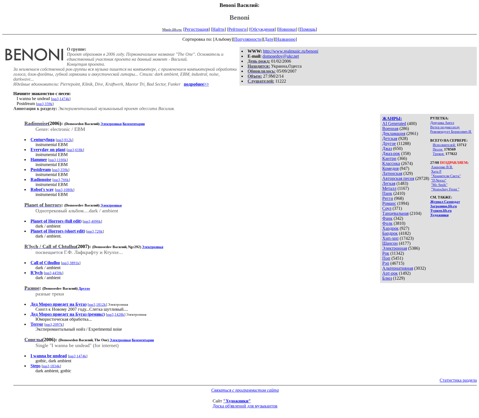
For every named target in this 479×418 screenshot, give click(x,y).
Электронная (394, 248)
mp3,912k (64, 140)
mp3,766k (61, 180)
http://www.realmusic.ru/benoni (290, 51)
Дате (268, 39)
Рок (385, 253)
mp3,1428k (115, 314)
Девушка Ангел (442, 123)
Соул (386, 208)
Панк (387, 193)
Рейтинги (237, 29)
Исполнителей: (444, 145)
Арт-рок (390, 273)
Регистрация (196, 29)
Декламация (393, 133)
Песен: (438, 149)
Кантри (389, 158)
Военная (390, 128)
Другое (389, 143)
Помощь (307, 29)
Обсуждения (262, 29)
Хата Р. (436, 171)
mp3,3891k (70, 263)
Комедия (390, 168)
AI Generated (394, 123)
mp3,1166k (58, 160)
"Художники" (237, 401)
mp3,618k (75, 150)
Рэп (385, 263)
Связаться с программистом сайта (245, 390)
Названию (285, 39)
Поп (386, 258)
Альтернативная (397, 268)
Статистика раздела (458, 380)
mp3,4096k (92, 221)
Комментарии (134, 124)
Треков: (439, 154)
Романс (389, 203)
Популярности (248, 39)
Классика (391, 163)
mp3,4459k (53, 273)
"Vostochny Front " (445, 189)
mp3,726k (95, 231)
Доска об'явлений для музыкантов (245, 406)
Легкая (388, 183)
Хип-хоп (390, 238)
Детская (389, 138)
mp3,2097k (54, 324)
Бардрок (390, 233)
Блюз (387, 278)
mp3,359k (44, 104)
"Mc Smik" (439, 185)
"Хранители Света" (446, 176)
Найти (218, 29)
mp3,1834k (51, 366)
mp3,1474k (60, 99)
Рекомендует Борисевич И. (451, 131)
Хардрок (390, 228)
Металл (389, 188)
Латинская (392, 173)
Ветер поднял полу (445, 127)
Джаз (387, 148)
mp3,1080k (64, 190)
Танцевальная (395, 213)
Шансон (390, 243)
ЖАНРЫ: (392, 118)
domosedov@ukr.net (281, 56)
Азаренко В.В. (442, 167)
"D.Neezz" (438, 180)
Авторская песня (398, 178)
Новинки (287, 29)
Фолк (387, 223)
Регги (387, 198)
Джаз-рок (391, 153)
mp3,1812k (97, 304)
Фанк (387, 218)
